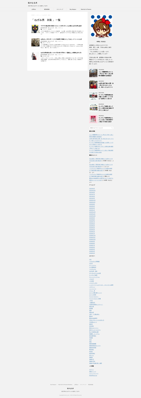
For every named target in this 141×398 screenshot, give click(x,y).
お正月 (91, 263)
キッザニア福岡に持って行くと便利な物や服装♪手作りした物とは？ (106, 108)
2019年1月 (92, 233)
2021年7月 (92, 194)
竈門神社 (91, 349)
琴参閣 (91, 337)
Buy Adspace (73, 9)
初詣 (90, 310)
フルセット (44, 29)
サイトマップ (60, 9)
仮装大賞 (91, 306)
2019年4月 (92, 227)
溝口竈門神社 (92, 336)
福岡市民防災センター (95, 345)
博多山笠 (91, 312)
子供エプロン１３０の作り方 (96, 320)
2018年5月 (92, 249)
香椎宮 (91, 357)
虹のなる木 (32, 3)
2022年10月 (92, 190)
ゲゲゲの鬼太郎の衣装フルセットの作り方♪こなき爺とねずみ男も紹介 (61, 26)
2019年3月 (92, 229)
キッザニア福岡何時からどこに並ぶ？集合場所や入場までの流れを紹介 (106, 119)
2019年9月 (92, 218)
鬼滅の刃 (91, 359)
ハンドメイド (92, 289)
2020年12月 (92, 200)
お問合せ (34, 9)
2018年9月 (92, 241)
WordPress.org (93, 375)
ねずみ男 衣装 (53, 27)
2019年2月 (92, 231)
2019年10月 (92, 216)
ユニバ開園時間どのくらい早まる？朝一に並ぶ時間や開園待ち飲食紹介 (106, 73)
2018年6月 (92, 247)
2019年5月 (92, 225)
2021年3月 (92, 198)
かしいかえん (92, 265)
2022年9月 (92, 192)
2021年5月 (92, 196)
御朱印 (91, 324)
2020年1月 (92, 210)
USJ (90, 259)
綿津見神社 (92, 353)
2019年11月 (92, 214)
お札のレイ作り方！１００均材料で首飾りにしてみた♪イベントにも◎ (61, 39)
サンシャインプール (94, 277)
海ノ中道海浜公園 (93, 332)
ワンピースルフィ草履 (95, 298)
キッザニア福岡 (93, 275)
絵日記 (91, 351)
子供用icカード (93, 322)
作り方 (48, 42)
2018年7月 (92, 245)
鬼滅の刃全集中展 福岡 (95, 363)
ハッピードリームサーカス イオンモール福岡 (101, 285)
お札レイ (44, 42)
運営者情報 (46, 9)
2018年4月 (92, 251)
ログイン (91, 369)
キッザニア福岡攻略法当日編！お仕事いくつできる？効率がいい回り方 (106, 96)
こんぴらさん (92, 269)
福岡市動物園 (92, 343)
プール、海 (92, 290)
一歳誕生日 (92, 302)
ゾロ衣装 (91, 281)
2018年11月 (92, 237)
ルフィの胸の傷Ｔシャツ (95, 292)
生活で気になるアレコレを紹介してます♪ (70, 391)
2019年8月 (92, 220)
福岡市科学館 (92, 347)
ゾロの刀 (91, 279)
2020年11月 (92, 202)
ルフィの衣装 (92, 294)
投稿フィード (92, 371)
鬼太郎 (49, 29)
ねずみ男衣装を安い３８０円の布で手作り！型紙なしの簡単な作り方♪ (61, 52)
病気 (90, 341)
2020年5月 (92, 206)
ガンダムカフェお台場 (95, 273)
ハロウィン (60, 27)
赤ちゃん (91, 355)
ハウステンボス (93, 283)
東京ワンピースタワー (95, 330)
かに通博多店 (92, 267)
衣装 (48, 56)
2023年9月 (92, 188)
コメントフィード (93, 373)
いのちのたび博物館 (94, 261)
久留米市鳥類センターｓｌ (96, 304)
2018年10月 (92, 239)
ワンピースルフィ (93, 296)
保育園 (91, 308)
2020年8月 (92, 204)
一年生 (91, 300)
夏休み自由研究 (93, 318)
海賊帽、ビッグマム (94, 334)
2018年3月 (92, 253)
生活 (90, 339)
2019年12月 (92, 212)
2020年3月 (92, 208)
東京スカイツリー (93, 328)
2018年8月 (92, 243)
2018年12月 (92, 235)
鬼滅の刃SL (92, 361)
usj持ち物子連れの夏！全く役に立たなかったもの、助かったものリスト (106, 85)
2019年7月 (92, 221)
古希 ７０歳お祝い (94, 314)
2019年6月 (92, 223)
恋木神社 (91, 326)
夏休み (91, 316)
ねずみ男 (44, 56)
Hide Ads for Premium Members (86, 10)
